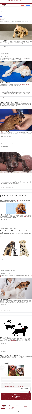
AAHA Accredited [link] (21, 3)
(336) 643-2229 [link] (2, 107)
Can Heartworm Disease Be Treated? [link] (5, 191)
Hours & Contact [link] (16, 3)
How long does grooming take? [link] (5, 146)
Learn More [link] (22, 0)
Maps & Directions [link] (11, 408)
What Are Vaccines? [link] (3, 304)
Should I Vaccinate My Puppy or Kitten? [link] (6, 314)
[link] (1, 16)
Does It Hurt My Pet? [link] (3, 351)
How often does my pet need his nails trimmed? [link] (7, 143)
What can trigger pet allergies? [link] (5, 46)
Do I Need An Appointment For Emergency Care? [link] (7, 95)
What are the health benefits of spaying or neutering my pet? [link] (8, 270)
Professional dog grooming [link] (3, 132)
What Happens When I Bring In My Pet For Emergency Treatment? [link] (9, 97)
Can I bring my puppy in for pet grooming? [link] (6, 136)
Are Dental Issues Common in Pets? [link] (5, 219)
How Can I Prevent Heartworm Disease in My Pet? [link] (7, 193)
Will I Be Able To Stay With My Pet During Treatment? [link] (7, 98)
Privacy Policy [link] (18, 411)
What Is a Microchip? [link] (3, 343)
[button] (29, 392)
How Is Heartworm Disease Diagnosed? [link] (6, 190)
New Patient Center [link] (18, 409)
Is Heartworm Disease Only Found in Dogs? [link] (6, 188)
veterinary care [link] (26, 12)
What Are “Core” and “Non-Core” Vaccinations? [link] (6, 311)
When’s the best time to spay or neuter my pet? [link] (7, 273)
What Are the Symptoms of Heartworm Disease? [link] (7, 187)
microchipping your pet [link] (13, 340)
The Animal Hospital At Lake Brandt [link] (24, 84)
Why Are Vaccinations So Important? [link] (5, 310)
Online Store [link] (24, 3)
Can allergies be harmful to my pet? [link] (5, 53)
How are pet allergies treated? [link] (4, 56)
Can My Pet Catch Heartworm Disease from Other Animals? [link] (8, 185)
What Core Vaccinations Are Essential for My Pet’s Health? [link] (8, 313)
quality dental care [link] (26, 216)
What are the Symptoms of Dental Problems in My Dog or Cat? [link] (8, 228)
